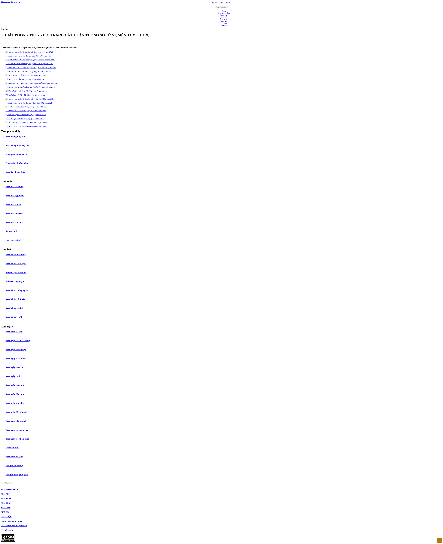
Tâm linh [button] (224, 23)
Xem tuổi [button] (223, 17)
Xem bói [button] (224, 21)
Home (224, 11)
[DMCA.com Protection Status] (8, 541)
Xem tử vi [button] (223, 26)
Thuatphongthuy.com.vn (10, 2)
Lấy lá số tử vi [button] (224, 19)
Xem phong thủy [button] (224, 13)
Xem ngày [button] (224, 15)
